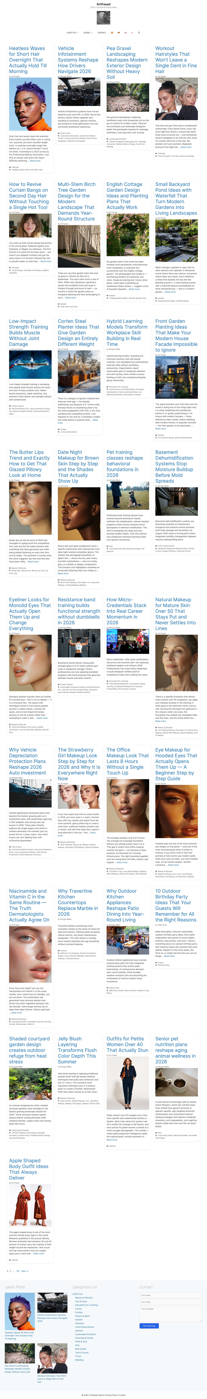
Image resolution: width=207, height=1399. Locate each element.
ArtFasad (103, 4)
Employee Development (124, 686)
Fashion (112, 1146)
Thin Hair (174, 156)
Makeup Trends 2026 (91, 1103)
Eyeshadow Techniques (165, 877)
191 (18, 1271)
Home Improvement (166, 546)
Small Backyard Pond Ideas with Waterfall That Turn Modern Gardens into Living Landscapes (176, 198)
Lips (15, 573)
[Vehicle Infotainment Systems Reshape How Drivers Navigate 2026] (52, 1303)
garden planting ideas (183, 438)
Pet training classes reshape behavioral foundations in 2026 (125, 463)
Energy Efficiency (169, 551)
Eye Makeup (187, 874)
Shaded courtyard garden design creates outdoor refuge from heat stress (29, 1050)
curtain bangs (17, 270)
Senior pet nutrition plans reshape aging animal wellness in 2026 (175, 1050)
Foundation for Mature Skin (186, 730)
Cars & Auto (65, 133)
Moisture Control (184, 551)
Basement (162, 548)
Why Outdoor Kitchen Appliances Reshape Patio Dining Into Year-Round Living (125, 905)
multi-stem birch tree (68, 307)
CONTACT (102, 33)
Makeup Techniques (73, 1103)
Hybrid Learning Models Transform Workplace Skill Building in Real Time (127, 332)
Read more (35, 161)
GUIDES (86, 33)
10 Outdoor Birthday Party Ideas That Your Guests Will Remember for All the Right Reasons (175, 905)
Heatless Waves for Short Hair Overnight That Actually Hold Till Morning (28, 59)
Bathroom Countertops (69, 953)
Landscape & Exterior (117, 139)
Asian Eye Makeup (19, 727)
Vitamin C (31, 1024)
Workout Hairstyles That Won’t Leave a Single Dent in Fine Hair (176, 59)
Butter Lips (16, 571)
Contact (122, 1395)
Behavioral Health (134, 549)
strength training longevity (79, 692)
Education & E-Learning (118, 387)
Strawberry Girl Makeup (74, 847)
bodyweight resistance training (72, 687)
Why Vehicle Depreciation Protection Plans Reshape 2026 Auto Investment (27, 761)
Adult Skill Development (118, 684)
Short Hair (29, 170)
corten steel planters (68, 432)
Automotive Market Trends (22, 849)
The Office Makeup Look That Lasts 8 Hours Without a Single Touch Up (128, 761)
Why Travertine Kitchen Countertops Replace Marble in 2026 (78, 902)
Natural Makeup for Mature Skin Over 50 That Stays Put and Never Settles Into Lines (175, 614)
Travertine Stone (72, 958)
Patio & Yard (114, 988)
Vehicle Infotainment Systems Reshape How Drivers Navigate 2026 (78, 59)
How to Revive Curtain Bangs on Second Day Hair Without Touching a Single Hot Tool (29, 195)
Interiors (63, 951)
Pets (111, 546)
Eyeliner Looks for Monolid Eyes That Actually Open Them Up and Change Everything (30, 614)
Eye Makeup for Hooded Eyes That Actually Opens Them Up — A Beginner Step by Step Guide (176, 764)
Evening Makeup (72, 585)
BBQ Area (113, 990)
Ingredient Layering (35, 1022)
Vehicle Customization (76, 141)
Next (25, 1271)
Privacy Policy (111, 1395)
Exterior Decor (123, 990)
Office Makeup (112, 874)
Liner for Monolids (26, 730)
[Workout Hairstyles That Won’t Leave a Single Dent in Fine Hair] (52, 1358)
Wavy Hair (38, 170)
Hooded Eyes (181, 877)
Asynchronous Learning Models (122, 389)
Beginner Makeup (165, 874)
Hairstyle (15, 167)
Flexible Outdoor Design (125, 144)
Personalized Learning (132, 395)
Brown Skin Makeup (68, 582)
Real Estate (80, 1349)
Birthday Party (163, 965)
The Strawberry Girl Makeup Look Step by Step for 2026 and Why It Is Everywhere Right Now (79, 764)
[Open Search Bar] (139, 32)
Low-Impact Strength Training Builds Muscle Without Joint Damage (28, 332)
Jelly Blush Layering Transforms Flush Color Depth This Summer (77, 1050)
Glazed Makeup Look (80, 1101)
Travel (78, 1356)
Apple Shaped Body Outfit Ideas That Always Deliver (28, 1169)
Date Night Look (84, 582)
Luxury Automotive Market (75, 138)
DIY (136, 141)
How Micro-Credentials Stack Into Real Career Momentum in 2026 (127, 611)
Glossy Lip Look (38, 571)
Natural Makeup (186, 733)
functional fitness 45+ (20, 409)
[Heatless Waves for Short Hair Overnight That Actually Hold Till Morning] (20, 1312)
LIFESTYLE (71, 33)
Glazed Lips (26, 571)
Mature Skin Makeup (171, 733)
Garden (63, 304)
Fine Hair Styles (164, 156)
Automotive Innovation (69, 136)
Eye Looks (32, 727)
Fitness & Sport (18, 406)
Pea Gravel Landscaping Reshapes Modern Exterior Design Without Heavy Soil (127, 62)
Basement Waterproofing (177, 548)
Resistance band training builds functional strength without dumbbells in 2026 (79, 611)
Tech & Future (82, 1352)
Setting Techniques (127, 874)
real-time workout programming (75, 690)
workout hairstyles (186, 156)
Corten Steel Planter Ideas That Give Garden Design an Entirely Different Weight (78, 332)
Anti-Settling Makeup (166, 730)
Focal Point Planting (17, 1138)
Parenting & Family (84, 1338)
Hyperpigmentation (19, 1022)
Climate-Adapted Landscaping (121, 141)
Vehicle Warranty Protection (30, 855)
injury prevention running (40, 409)
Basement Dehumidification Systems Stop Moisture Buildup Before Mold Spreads (174, 466)
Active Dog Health (165, 1135)
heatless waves (18, 170)
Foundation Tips (115, 871)
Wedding (79, 1360)
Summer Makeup (92, 847)
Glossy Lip (77, 845)
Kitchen (133, 990)
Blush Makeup (66, 845)
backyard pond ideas (166, 301)
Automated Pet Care (117, 549)
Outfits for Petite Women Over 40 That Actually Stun (127, 1044)
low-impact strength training (20, 411)
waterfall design (182, 301)
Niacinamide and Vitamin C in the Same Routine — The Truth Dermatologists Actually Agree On (29, 905)
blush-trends (65, 1101)
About (101, 1395)
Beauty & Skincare (19, 568)
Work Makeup (141, 874)
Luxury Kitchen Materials (74, 956)
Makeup (83, 585)
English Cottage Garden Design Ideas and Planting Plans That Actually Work (127, 195)
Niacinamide (21, 1024)
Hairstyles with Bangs (32, 270)
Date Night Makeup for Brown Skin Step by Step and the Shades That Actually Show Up (78, 466)
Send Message (149, 1326)
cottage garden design (118, 298)
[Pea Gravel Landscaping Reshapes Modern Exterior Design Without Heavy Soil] (20, 1353)
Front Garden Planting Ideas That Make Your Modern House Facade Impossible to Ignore (176, 335)
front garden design (166, 438)
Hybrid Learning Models (127, 392)
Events (161, 962)
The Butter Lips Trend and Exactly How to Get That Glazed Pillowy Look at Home (29, 463)
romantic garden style (137, 298)
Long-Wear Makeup (131, 871)
